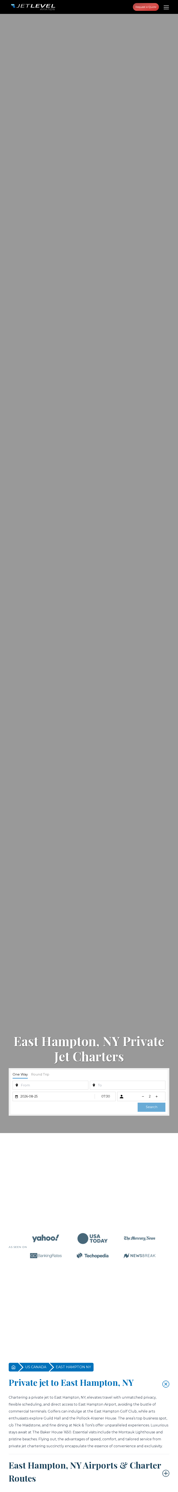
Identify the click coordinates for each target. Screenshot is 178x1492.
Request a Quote (145, 6)
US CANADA (35, 1367)
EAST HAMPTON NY (73, 1367)
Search (151, 1107)
